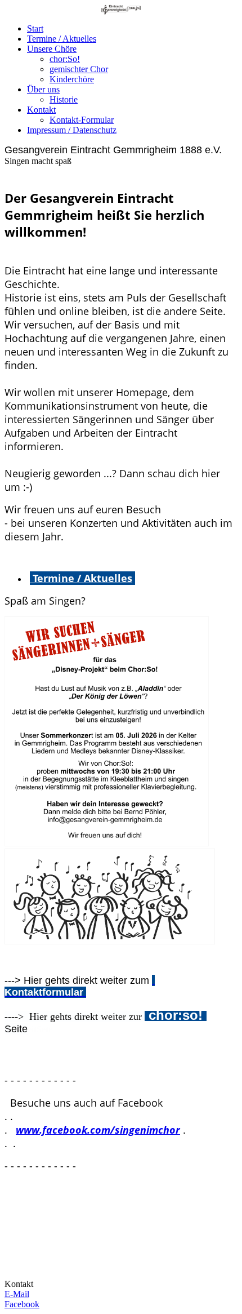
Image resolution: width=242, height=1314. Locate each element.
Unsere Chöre (52, 49)
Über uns (43, 89)
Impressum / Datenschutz (71, 130)
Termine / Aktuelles (61, 38)
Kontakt (41, 109)
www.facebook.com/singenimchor (98, 1130)
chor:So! (65, 59)
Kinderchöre (72, 79)
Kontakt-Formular (82, 120)
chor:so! (176, 1015)
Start (35, 28)
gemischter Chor (79, 69)
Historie (64, 99)
